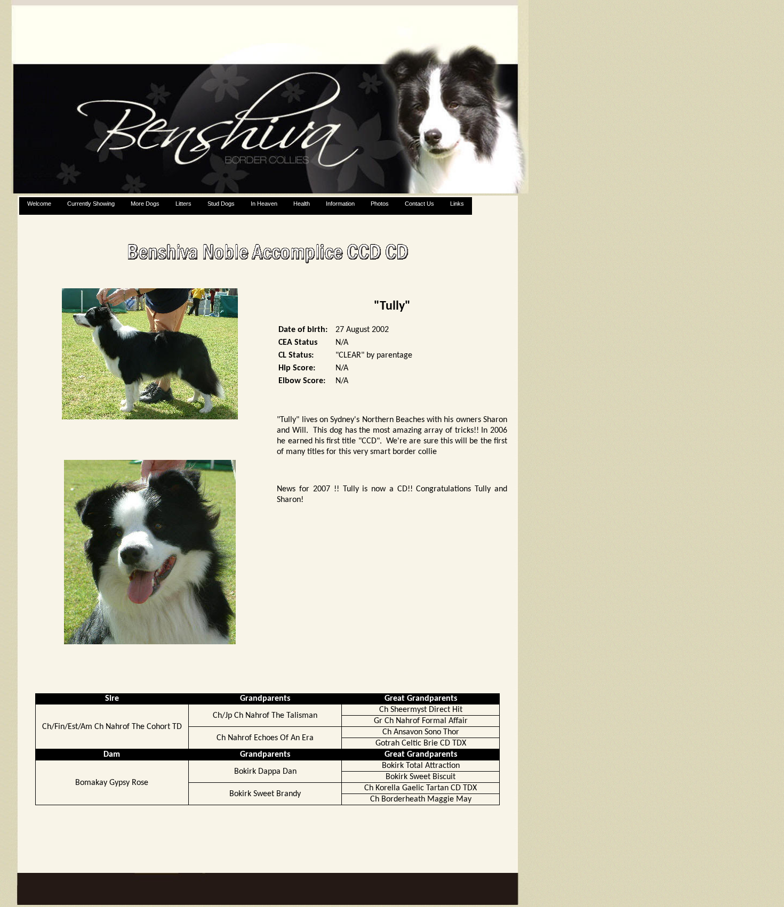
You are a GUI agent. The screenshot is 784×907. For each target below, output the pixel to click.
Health (301, 203)
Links (457, 203)
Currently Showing (91, 203)
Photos (380, 203)
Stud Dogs (221, 203)
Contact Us (419, 203)
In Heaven (264, 203)
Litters (183, 203)
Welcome (39, 203)
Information (340, 203)
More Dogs (145, 203)
